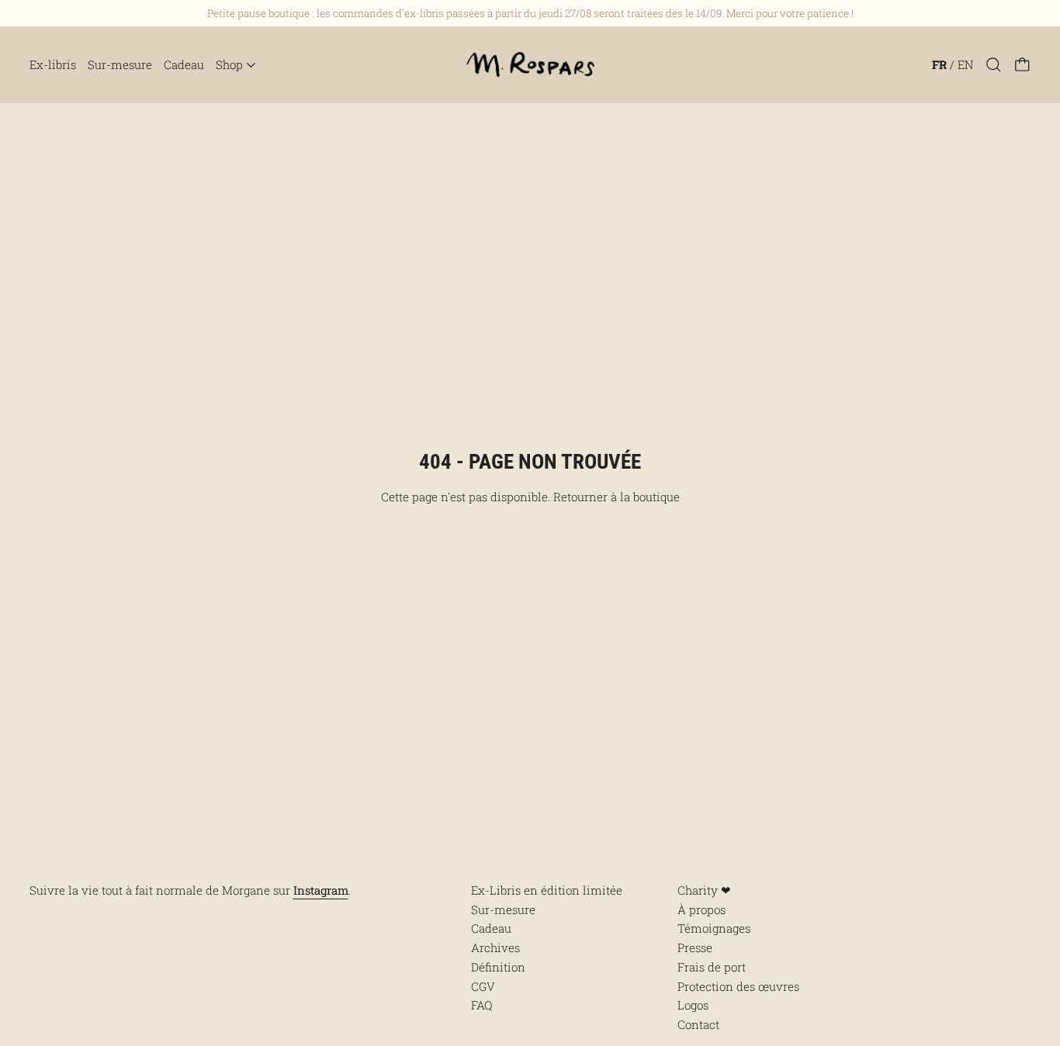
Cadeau (184, 64)
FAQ (481, 1005)
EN (965, 64)
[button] (994, 65)
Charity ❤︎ (704, 890)
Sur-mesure (120, 64)
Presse (694, 947)
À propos (701, 909)
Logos (692, 1005)
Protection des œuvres (738, 986)
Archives (495, 947)
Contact (698, 1024)
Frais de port (711, 967)
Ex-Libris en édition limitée (546, 890)
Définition (498, 967)
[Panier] (1022, 65)
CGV (483, 986)
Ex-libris (52, 64)
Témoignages (713, 928)
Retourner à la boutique (616, 496)
